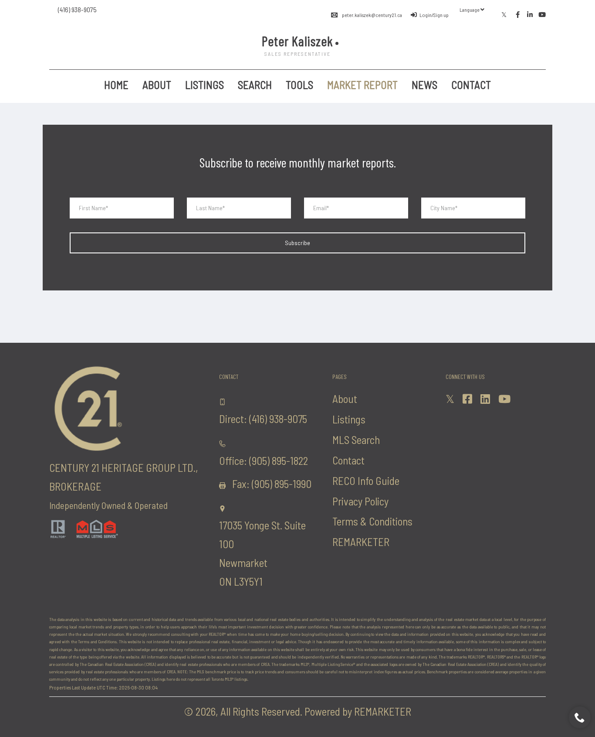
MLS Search (356, 439)
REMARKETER (360, 541)
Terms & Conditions (372, 521)
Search (255, 84)
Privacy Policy (360, 501)
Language (470, 10)
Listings (204, 84)
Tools (299, 84)
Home (116, 84)
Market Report (362, 84)
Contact (471, 84)
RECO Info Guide (365, 480)
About (156, 84)
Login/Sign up (434, 15)
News (424, 84)
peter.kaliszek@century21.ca (372, 15)
